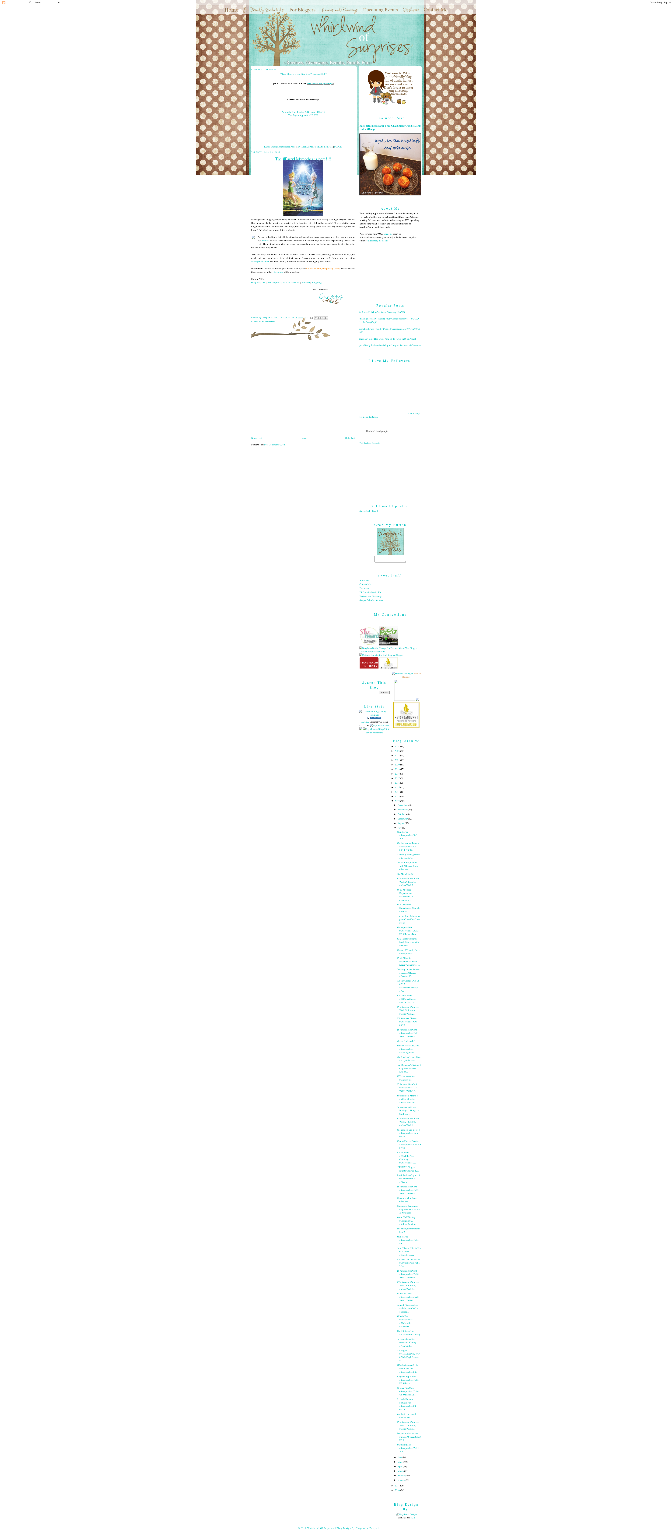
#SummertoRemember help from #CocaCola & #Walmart (408, 1209)
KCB (413, 1517)
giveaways (278, 271)
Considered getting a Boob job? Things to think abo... (408, 1110)
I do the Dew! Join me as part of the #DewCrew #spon (408, 919)
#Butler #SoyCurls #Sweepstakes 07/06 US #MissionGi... (408, 1391)
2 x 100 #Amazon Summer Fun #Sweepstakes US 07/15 (406, 1404)
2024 (397, 746)
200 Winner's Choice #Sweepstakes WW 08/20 (407, 1022)
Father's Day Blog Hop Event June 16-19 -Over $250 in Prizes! (386, 338)
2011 (397, 1485)
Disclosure (364, 588)
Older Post (350, 437)
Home (303, 437)
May (400, 1461)
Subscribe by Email (368, 510)
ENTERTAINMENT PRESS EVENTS (315, 146)
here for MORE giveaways (320, 83)
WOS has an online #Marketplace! (406, 1078)
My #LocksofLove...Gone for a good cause (409, 1058)
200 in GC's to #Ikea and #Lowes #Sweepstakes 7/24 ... (408, 1263)
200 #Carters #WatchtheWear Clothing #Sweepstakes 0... (406, 1157)
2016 (397, 782)
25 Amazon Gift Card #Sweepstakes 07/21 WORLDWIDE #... (408, 1033)
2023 (397, 750)
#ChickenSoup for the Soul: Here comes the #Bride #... (408, 942)
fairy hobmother (267, 322)
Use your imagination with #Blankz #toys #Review (407, 866)
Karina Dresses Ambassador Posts (279, 146)
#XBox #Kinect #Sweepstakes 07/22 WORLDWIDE (408, 1297)
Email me (388, 233)
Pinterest (306, 282)
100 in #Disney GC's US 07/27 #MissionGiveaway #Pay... (408, 986)
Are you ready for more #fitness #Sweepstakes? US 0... (409, 1437)
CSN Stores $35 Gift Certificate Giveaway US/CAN (381, 312)
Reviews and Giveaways (370, 596)
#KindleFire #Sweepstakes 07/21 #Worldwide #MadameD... (408, 1321)
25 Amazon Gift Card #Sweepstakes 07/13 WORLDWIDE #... (408, 1190)
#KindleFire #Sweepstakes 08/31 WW (408, 835)
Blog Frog (317, 282)
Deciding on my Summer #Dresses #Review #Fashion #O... (408, 973)
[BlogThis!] (319, 318)
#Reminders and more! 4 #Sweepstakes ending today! (408, 1133)
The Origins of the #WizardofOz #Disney (408, 1332)
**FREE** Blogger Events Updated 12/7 (408, 1169)
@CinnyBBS (274, 282)
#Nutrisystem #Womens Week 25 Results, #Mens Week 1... (408, 1425)
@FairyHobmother (260, 261)
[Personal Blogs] (374, 718)
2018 (397, 773)
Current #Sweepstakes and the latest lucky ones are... (407, 1308)
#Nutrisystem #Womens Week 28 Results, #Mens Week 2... (408, 1010)
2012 (397, 801)
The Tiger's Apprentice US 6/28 (303, 115)
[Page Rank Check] (380, 725)
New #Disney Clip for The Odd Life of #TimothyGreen (409, 1251)
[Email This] (316, 318)
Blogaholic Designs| (367, 1528)
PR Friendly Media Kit (370, 592)
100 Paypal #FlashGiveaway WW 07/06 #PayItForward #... (408, 1355)
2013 (397, 796)
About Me (364, 580)
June (400, 1457)
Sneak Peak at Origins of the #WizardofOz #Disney (408, 1179)
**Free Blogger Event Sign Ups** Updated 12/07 (303, 73)
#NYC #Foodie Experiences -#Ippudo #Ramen (408, 908)
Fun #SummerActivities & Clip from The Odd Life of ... (409, 1068)
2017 (397, 778)
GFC (264, 282)
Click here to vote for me (377, 730)
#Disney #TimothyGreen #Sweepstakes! (408, 951)
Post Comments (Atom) (275, 444)
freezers (265, 240)
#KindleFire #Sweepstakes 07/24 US (408, 1240)
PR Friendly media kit (377, 240)
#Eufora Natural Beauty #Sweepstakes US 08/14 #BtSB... (408, 847)
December (403, 805)
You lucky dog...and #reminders (406, 1415)
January (401, 1480)
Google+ (255, 282)
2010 (397, 1490)
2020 (397, 764)
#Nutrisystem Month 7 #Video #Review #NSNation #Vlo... (407, 1099)
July (400, 827)
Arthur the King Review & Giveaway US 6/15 (303, 112)
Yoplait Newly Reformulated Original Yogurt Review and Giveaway (389, 345)
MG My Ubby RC (405, 873)
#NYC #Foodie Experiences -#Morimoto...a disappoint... (405, 895)
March (401, 1470)
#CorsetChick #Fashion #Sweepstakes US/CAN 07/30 (409, 1144)
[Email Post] (311, 318)
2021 (397, 760)
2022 (397, 755)
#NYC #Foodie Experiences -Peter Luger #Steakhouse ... (408, 961)
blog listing (365, 722)
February (402, 1475)
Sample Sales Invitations (371, 600)
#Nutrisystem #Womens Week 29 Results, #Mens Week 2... (408, 882)
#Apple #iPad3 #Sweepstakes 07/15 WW (408, 1448)
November (403, 809)
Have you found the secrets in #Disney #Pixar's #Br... (406, 1342)
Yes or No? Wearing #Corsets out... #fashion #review (406, 1221)
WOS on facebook (291, 282)
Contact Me (365, 584)
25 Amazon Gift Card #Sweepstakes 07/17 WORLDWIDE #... (408, 1088)
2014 (397, 791)
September (403, 818)
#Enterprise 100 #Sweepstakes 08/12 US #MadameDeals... (408, 931)
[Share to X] (322, 318)
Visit (369, 443)
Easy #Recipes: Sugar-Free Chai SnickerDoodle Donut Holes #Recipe (390, 127)
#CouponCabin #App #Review (407, 1199)
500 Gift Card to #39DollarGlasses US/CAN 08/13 (406, 999)
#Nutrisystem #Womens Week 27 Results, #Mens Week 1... (408, 1122)
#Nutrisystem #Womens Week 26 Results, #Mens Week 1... (408, 1285)
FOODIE (338, 146)
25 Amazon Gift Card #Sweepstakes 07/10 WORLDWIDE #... (408, 1274)
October (402, 814)
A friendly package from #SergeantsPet (408, 856)
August (401, 823)
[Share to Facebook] (326, 318)
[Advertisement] (390, 471)
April (400, 1466)
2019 (397, 769)
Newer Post (256, 437)
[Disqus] (303, 389)
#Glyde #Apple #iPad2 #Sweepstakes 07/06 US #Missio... (408, 1380)
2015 (397, 787)
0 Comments (302, 318)
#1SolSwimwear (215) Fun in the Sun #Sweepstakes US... (407, 1368)
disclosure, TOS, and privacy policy (323, 268)
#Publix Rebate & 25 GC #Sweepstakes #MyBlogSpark (408, 1049)
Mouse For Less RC (406, 1041)
